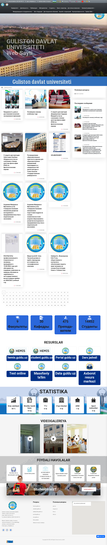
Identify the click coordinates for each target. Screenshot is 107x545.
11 (35, 292)
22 (3, 295)
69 (19, 302)
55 (42, 299)
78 (48, 302)
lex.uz (54, 511)
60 (58, 299)
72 (29, 302)
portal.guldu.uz (36, 514)
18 (58, 292)
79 (51, 302)
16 (51, 292)
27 (19, 295)
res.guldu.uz (36, 517)
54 (39, 299)
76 (42, 302)
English (79, 1)
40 (61, 295)
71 (26, 302)
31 (32, 295)
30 (29, 295)
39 (58, 295)
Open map (101, 536)
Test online (17, 373)
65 (6, 302)
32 (35, 295)
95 (39, 305)
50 (26, 299)
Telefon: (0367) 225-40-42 (8, 513)
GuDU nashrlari (79, 93)
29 (26, 295)
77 (45, 302)
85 (6, 305)
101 (58, 305)
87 (13, 305)
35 (45, 295)
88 (16, 305)
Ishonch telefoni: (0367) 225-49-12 (11, 517)
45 (10, 299)
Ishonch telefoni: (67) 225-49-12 (16, 1)
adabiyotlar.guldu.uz (37, 511)
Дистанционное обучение (50, 11)
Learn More (11, 63)
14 (45, 292)
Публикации (33, 8)
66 (10, 302)
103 (64, 305)
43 (3, 299)
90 (23, 305)
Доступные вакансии (74, 8)
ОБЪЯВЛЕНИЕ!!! (56, 155)
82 (61, 302)
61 (61, 299)
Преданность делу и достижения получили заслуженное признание (12, 114)
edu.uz (54, 514)
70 (23, 302)
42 (67, 295)
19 (61, 292)
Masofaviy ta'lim (41, 375)
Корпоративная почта (78, 11)
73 (32, 302)
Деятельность (24, 8)
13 (42, 292)
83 (64, 302)
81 (58, 302)
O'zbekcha (65, 1)
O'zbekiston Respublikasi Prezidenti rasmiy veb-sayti (77, 475)
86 (10, 305)
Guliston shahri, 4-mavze (45, 1)
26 (16, 295)
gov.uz (54, 506)
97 (45, 305)
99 (51, 305)
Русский (73, 1)
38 (55, 295)
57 (48, 299)
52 (32, 299)
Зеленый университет (88, 8)
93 (32, 305)
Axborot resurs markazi (89, 377)
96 (42, 305)
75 (39, 302)
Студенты (52, 8)
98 (48, 305)
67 (13, 302)
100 (55, 305)
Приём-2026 (88, 11)
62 (64, 299)
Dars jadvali (89, 357)
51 (29, 299)
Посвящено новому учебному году (92, 117)
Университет (14, 8)
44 (6, 299)
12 (39, 292)
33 (39, 295)
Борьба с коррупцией (65, 11)
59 (55, 299)
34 (42, 295)
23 (6, 295)
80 (55, 302)
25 (13, 295)
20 (64, 292)
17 (55, 292)
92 (29, 305)
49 (23, 299)
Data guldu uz (65, 373)
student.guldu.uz (42, 357)
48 (19, 299)
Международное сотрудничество (22, 11)
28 (23, 295)
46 (13, 299)
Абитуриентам (43, 8)
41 (64, 295)
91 (26, 305)
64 (3, 302)
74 (35, 302)
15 (48, 292)
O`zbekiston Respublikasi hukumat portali (93, 475)
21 (67, 292)
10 (32, 292)
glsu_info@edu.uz (31, 1)
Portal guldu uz (65, 357)
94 (35, 305)
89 (19, 305)
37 (51, 295)
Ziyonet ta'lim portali (29, 473)
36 (48, 295)
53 (35, 299)
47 (16, 299)
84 (67, 302)
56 (45, 299)
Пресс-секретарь (62, 8)
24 (10, 295)
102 (61, 305)
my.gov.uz (55, 509)
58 (51, 299)
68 (16, 302)
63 (67, 299)
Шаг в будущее (38, 11)
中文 (84, 1)
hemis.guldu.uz (17, 357)
